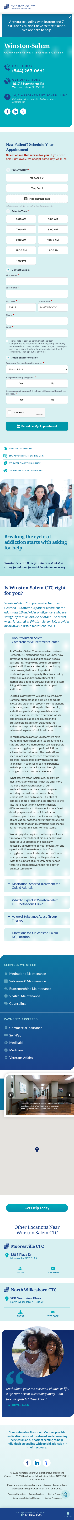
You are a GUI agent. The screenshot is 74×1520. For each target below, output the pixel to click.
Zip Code (11, 301)
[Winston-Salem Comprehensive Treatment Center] (19, 7)
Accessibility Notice (16, 1494)
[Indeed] (23, 111)
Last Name (12, 287)
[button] (37, 1150)
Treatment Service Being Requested (25, 363)
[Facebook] (7, 111)
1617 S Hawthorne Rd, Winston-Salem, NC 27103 (40, 1476)
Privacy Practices (36, 1494)
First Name (12, 275)
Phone (10, 314)
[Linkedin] (15, 111)
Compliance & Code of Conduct (27, 1498)
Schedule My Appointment (39, 426)
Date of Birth (45, 301)
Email (9, 327)
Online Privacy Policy (57, 1494)
